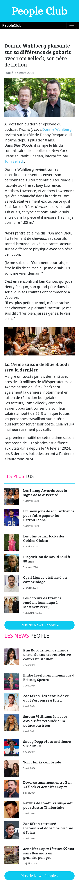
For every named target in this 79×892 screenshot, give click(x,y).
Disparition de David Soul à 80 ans (46, 559)
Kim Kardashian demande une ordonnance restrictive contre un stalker (47, 654)
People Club (39, 11)
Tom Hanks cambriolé (42, 762)
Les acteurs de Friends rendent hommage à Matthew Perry (42, 602)
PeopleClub (11, 25)
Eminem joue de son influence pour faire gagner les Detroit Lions (48, 515)
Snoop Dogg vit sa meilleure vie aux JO (47, 743)
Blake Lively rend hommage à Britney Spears (48, 677)
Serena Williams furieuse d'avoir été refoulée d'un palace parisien (45, 721)
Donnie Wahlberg (57, 129)
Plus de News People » (40, 625)
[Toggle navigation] (72, 25)
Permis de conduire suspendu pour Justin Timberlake (48, 805)
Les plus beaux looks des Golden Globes (43, 538)
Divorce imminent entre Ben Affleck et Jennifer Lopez (47, 784)
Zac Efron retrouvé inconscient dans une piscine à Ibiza (48, 828)
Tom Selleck (14, 161)
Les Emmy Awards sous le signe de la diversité (45, 492)
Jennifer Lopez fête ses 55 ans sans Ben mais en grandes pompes (48, 853)
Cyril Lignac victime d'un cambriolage (45, 579)
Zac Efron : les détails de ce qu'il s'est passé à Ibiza (46, 698)
